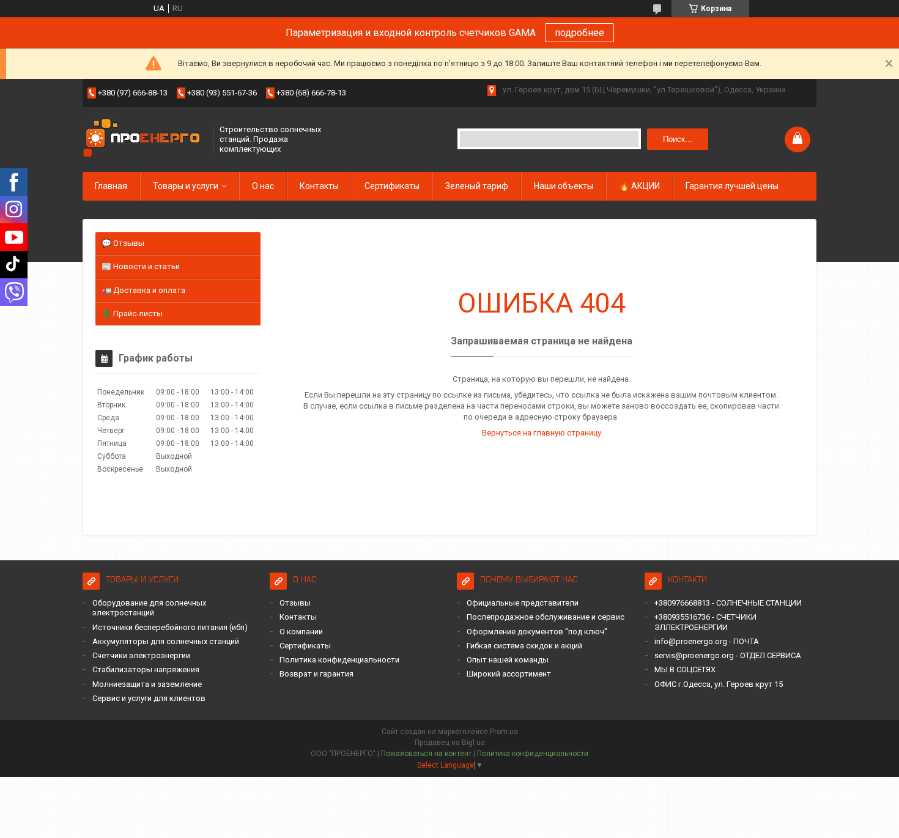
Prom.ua (504, 731)
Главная (111, 186)
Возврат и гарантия (316, 673)
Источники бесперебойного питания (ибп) (170, 627)
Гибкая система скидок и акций (524, 645)
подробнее (579, 33)
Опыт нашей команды (508, 659)
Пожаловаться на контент (426, 753)
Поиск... (677, 139)
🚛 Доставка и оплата (143, 290)
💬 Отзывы (123, 243)
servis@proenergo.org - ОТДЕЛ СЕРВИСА (727, 655)
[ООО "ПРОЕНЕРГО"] (144, 139)
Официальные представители (523, 602)
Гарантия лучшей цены (732, 186)
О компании (301, 631)
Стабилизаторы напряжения (145, 669)
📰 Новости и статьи (141, 266)
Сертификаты (392, 186)
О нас (263, 186)
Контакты (319, 186)
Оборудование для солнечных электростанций (149, 607)
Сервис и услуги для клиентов (148, 698)
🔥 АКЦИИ (639, 186)
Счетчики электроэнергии (141, 655)
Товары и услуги (185, 186)
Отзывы (295, 602)
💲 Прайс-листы (132, 313)
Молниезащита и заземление (147, 684)
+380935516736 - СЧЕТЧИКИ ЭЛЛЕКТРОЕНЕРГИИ (705, 621)
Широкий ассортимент (509, 673)
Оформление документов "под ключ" (537, 631)
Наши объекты (563, 186)
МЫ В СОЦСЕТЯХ (685, 669)
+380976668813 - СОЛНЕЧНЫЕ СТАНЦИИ (728, 602)
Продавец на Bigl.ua (450, 742)
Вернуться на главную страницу (541, 432)
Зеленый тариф (476, 186)
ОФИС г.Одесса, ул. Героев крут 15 (718, 684)
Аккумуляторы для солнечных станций (165, 641)
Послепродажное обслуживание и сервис (545, 616)
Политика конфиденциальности (339, 659)
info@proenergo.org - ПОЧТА (706, 641)
